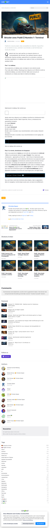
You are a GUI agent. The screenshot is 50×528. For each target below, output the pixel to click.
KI (1, 471)
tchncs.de (14, 219)
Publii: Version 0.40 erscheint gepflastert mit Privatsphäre (8, 255)
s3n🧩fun (3, 503)
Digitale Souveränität (6, 459)
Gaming (3, 465)
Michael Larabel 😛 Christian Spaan (16, 399)
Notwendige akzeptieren (28, 523)
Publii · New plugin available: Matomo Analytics (39, 255)
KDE (32, 212)
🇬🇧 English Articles (6, 447)
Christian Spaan (10, 41)
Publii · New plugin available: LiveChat (6, 274)
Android (3, 451)
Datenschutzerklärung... (28, 520)
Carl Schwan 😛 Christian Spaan (15, 378)
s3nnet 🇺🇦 (9, 415)
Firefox (3, 463)
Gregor (9, 389)
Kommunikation (5, 475)
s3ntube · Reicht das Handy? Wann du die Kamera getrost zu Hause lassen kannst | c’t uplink (24, 316)
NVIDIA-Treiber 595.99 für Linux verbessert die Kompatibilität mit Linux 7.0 (24, 326)
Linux (2, 479)
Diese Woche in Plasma (7, 457)
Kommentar (4, 473)
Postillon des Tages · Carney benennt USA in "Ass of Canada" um (21, 332)
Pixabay (31, 215)
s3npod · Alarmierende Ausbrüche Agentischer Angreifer (19, 337)
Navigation (4, 487)
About (2, 449)
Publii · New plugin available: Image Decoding (23, 275)
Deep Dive (4, 455)
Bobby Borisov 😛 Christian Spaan (15, 373)
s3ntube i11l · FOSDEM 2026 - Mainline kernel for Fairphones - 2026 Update (23, 305)
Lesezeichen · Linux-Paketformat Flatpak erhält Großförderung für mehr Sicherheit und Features (26, 321)
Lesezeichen (4, 477)
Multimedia (4, 485)
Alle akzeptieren (40, 523)
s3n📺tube (4, 501)
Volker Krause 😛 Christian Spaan (15, 420)
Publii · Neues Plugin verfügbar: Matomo (23, 254)
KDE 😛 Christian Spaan (13, 394)
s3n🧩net (5, 2)
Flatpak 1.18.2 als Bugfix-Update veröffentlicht (16, 310)
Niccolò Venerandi (11, 410)
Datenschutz (4, 453)
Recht (2, 497)
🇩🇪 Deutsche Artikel (6, 445)
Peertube (3, 493)
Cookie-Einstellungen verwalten (10, 523)
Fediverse (3, 461)
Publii (22, 41)
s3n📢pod (3, 499)
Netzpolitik (4, 489)
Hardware (3, 467)
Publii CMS (26, 212)
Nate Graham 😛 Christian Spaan (15, 404)
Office (2, 491)
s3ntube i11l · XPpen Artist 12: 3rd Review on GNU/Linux (19, 343)
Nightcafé (24, 215)
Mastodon (3, 483)
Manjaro (3, 481)
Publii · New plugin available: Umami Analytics (39, 275)
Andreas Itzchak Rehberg (13, 367)
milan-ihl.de (21, 219)
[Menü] (47, 2)
